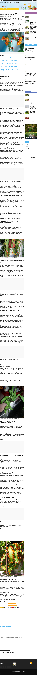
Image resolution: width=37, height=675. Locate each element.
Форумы (17, 2)
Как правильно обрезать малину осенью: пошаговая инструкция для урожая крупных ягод (33, 119)
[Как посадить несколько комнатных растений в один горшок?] (27, 27)
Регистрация (3, 0)
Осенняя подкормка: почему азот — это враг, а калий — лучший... (33, 95)
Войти (1, 0)
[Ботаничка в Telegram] (33, 0)
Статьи (1, 2)
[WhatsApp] (15, 607)
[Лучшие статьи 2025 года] (31, 128)
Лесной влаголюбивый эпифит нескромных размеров (10, 57)
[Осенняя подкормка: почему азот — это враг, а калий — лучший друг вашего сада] (27, 95)
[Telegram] (14, 607)
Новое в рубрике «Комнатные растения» (30, 13)
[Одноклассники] (11, 607)
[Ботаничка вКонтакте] (32, 0)
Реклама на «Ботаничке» (20, 669)
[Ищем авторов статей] (31, 135)
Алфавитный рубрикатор (30, 157)
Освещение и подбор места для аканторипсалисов (10, 60)
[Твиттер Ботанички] (35, 0)
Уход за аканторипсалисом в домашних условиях (9, 58)
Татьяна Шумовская (3, 16)
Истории (27, 148)
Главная (1, 9)
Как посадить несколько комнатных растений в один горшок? (33, 27)
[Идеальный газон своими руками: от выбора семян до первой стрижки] (27, 112)
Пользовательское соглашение (29, 669)
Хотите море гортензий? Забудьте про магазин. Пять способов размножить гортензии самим (33, 101)
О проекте (4, 669)
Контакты (23, 671)
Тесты (5, 2)
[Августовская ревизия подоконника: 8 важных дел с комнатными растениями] (27, 32)
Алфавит (5, 9)
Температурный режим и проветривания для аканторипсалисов (12, 61)
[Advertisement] (12, 617)
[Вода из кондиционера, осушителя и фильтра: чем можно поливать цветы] (27, 38)
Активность (7, 0)
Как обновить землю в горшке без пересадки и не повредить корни (33, 17)
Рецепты (8, 2)
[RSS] (36, 0)
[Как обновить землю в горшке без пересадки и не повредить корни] (27, 17)
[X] (17, 607)
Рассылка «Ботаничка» (9, 669)
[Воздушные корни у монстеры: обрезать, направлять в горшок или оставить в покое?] (27, 21)
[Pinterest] (13, 607)
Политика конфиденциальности (16, 671)
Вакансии (15, 669)
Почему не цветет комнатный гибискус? (31, 73)
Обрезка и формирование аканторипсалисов (9, 66)
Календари (8, 9)
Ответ (20, 2)
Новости (27, 146)
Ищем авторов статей (29, 137)
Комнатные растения (12, 603)
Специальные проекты (14, 9)
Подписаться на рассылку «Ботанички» (7, 652)
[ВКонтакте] (10, 607)
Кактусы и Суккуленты (12, 605)
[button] (36, 2)
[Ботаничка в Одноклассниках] (31, 0)
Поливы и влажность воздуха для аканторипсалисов (10, 63)
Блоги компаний (12, 2)
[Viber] (18, 607)
